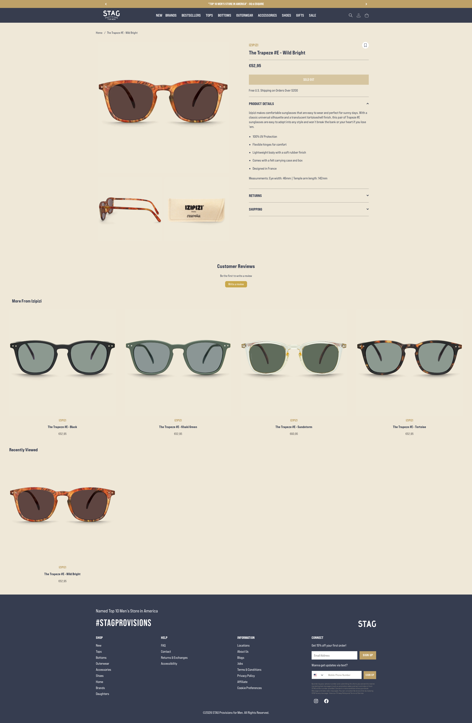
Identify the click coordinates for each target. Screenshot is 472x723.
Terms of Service (357, 693)
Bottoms (101, 658)
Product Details (261, 103)
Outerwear (102, 663)
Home (99, 33)
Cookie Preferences (249, 688)
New (98, 645)
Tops (99, 651)
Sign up (369, 675)
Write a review (236, 284)
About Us (243, 651)
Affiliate (242, 682)
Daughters (102, 694)
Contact (166, 651)
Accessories (103, 670)
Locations (243, 645)
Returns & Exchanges (174, 658)
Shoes (100, 676)
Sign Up (368, 655)
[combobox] (318, 675)
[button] (366, 4)
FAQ (163, 645)
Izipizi (253, 45)
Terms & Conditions (249, 670)
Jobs (240, 663)
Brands (100, 688)
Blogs (240, 658)
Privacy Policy (246, 676)
